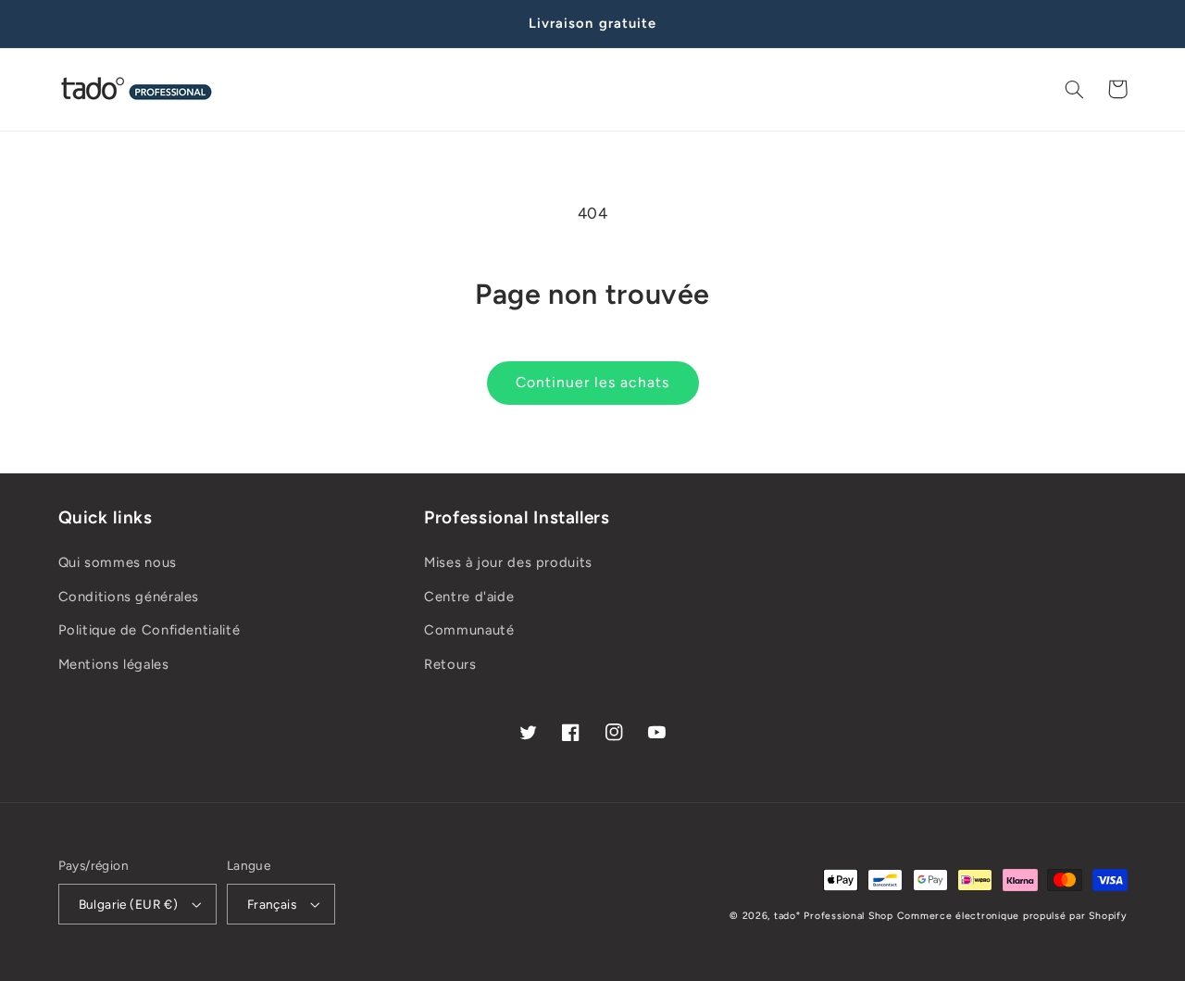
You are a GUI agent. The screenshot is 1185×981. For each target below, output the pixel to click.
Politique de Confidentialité (149, 630)
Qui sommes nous (117, 562)
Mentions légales (113, 664)
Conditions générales (129, 596)
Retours (450, 664)
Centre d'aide (469, 596)
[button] (1075, 89)
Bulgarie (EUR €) (129, 904)
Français (271, 904)
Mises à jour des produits (508, 562)
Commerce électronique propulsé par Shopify (1012, 916)
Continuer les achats (592, 382)
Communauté (469, 630)
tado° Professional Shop (833, 916)
